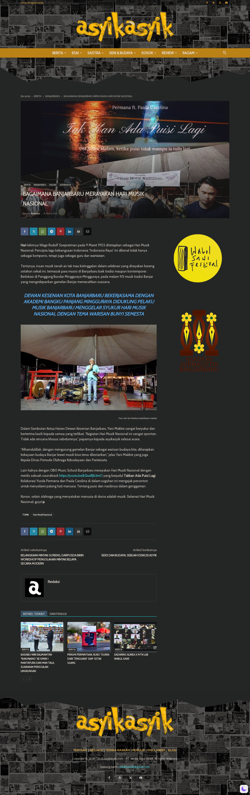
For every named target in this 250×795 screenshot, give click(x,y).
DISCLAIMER (156, 750)
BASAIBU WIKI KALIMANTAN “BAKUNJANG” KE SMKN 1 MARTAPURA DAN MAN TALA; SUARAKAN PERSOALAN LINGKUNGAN (37, 663)
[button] (224, 53)
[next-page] (29, 678)
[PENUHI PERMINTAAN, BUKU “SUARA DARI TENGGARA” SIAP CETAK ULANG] (88, 636)
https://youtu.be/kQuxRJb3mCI (81, 476)
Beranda (25, 96)
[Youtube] (226, 2)
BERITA (57, 53)
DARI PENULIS (58, 613)
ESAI (75, 53)
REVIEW (168, 53)
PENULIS (139, 750)
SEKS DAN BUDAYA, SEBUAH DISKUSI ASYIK (129, 555)
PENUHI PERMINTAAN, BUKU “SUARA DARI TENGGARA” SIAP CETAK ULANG (88, 658)
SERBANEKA (65, 184)
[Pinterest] (60, 231)
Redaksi (35, 213)
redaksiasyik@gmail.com (134, 767)
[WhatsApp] (42, 231)
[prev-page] (23, 678)
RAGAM (189, 53)
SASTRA (94, 53)
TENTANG (80, 750)
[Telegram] (51, 231)
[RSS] (213, 2)
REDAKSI (96, 750)
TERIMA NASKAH (118, 750)
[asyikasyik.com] (125, 26)
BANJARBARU (52, 96)
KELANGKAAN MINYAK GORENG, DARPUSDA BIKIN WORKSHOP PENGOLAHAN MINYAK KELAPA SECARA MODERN (52, 559)
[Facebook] (207, 2)
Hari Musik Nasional (42, 514)
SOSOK (147, 53)
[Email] (87, 231)
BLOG (172, 750)
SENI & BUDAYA (121, 53)
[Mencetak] (78, 231)
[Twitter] (220, 2)
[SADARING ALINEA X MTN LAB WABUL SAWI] (135, 636)
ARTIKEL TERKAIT (34, 613)
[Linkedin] (69, 231)
